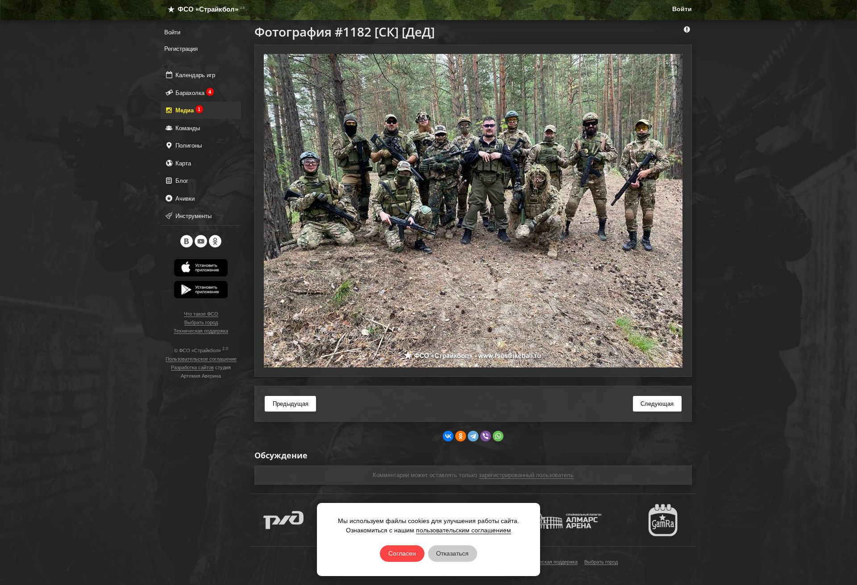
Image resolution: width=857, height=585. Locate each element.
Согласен (402, 553)
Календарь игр (194, 75)
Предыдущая (290, 403)
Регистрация (181, 48)
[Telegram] (473, 436)
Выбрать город (201, 322)
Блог (181, 180)
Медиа (187, 110)
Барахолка (192, 92)
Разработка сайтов (192, 367)
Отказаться (452, 553)
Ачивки (184, 198)
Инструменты (193, 216)
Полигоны (188, 145)
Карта (182, 163)
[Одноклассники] (460, 436)
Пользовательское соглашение (201, 359)
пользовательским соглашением (463, 530)
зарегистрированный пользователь (526, 475)
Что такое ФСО (201, 314)
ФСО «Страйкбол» (207, 9)
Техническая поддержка (201, 331)
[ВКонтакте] (448, 436)
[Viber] (485, 436)
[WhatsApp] (498, 436)
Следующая (657, 403)
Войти (682, 8)
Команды (187, 128)
